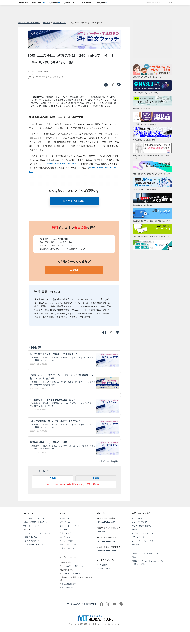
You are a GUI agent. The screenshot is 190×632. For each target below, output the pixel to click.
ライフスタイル (66, 587)
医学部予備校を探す (68, 548)
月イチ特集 (86, 2)
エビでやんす (65, 537)
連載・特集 (46, 23)
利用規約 (135, 530)
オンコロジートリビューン (72, 566)
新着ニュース (37, 2)
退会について (137, 557)
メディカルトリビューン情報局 (37, 533)
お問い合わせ (137, 518)
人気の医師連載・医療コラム (35, 522)
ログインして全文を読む (74, 201)
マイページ (64, 518)
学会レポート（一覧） (32, 526)
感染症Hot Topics (32, 537)
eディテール (65, 522)
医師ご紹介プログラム (69, 545)
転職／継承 (101, 2)
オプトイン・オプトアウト (143, 533)
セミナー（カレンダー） (70, 526)
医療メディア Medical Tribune (29, 23)
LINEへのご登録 (103, 569)
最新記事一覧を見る (110, 461)
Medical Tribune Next (107, 551)
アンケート (64, 530)
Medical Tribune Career (108, 541)
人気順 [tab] (53, 478)
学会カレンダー (66, 533)
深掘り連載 (53, 2)
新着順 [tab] (96, 478)
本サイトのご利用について (143, 526)
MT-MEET (102, 532)
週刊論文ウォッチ (59, 23)
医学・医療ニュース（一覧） (35, 518)
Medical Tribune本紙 (106, 522)
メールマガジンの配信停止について (146, 553)
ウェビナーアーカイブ (34, 545)
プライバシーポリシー (141, 537)
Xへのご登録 (102, 565)
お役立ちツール (69, 2)
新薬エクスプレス (32, 541)
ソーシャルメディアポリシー (143, 541)
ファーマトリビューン (71, 574)
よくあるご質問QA (139, 522)
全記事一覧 (23, 2)
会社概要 (135, 545)
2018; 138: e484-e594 (61, 164)
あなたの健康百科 (69, 584)
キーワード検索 (66, 541)
